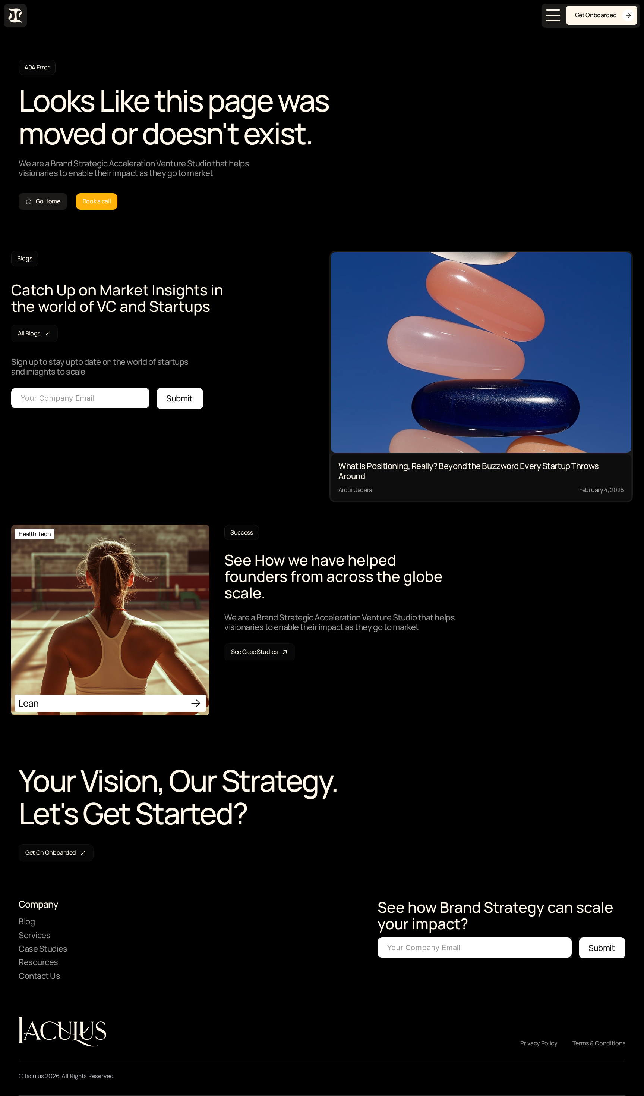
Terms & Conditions (598, 1043)
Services (34, 935)
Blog (27, 921)
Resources (38, 962)
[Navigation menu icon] (553, 15)
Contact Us (39, 975)
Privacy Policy (539, 1043)
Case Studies (43, 948)
